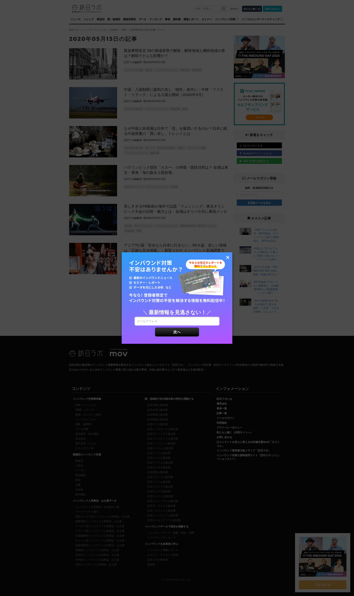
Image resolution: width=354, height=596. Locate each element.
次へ (177, 331)
